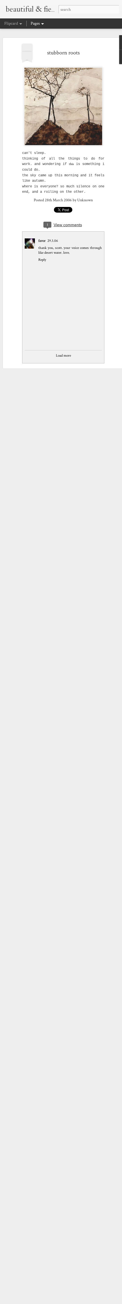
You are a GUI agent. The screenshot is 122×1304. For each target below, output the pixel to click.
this (71, 164)
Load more (63, 355)
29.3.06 (52, 240)
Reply (42, 259)
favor (42, 240)
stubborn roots (63, 52)
